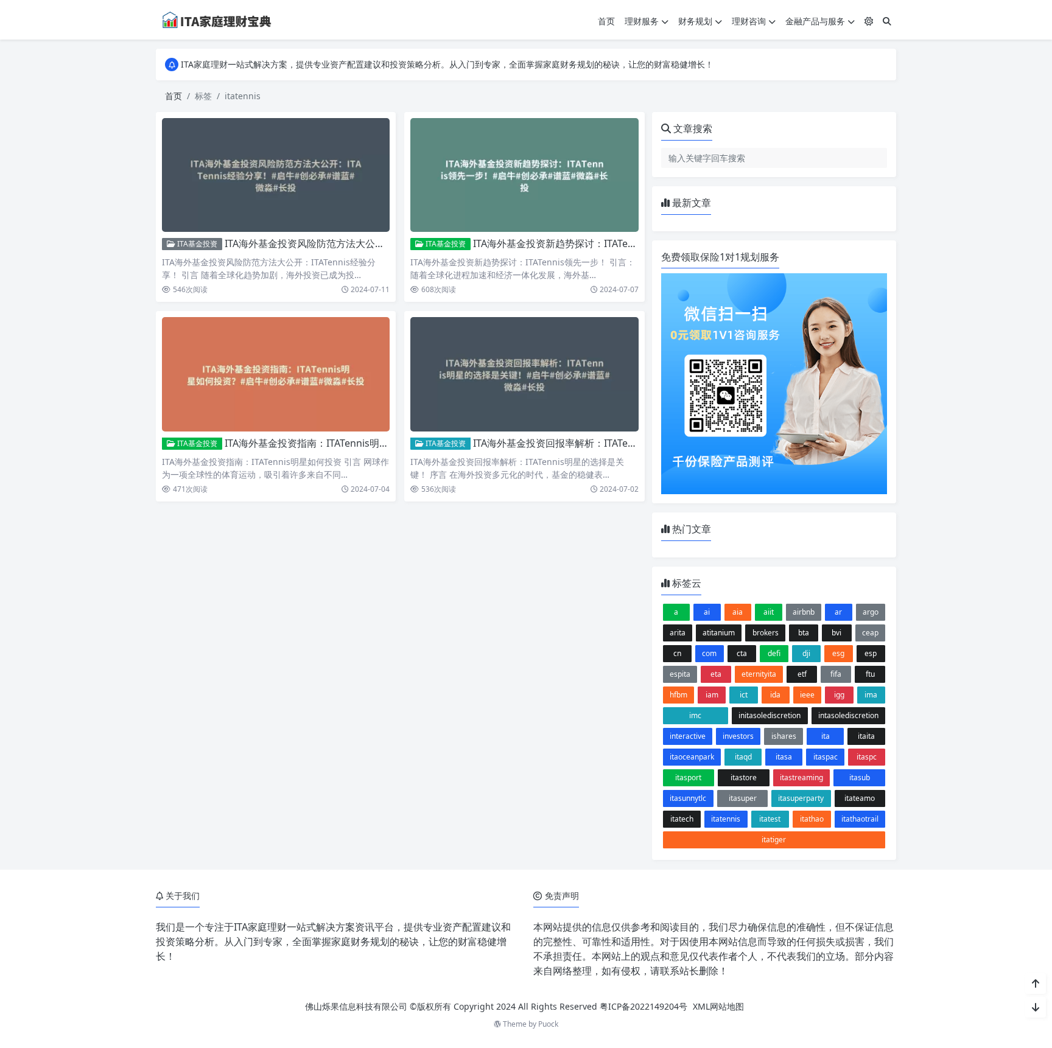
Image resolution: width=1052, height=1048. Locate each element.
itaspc (867, 757)
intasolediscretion (848, 715)
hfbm (678, 695)
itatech (681, 819)
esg (838, 653)
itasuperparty (801, 798)
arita (678, 632)
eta (715, 674)
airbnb (804, 612)
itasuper (743, 798)
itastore (744, 777)
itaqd (743, 757)
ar (838, 612)
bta (803, 632)
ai (707, 612)
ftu (870, 674)
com (709, 653)
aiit (768, 612)
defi (774, 653)
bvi (836, 632)
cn (677, 653)
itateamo (859, 798)
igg (839, 695)
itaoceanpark (692, 757)
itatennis (725, 819)
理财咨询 (749, 21)
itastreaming (801, 777)
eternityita (759, 674)
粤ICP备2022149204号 (643, 1006)
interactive (688, 736)
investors (738, 736)
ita (825, 736)
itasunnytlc (688, 798)
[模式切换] (869, 21)
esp (870, 653)
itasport (688, 777)
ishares (783, 736)
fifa (835, 674)
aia (737, 612)
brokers (765, 632)
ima (870, 695)
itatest (769, 819)
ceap (870, 632)
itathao (812, 819)
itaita (866, 736)
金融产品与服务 (815, 21)
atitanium (719, 632)
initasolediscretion (769, 715)
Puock (548, 1024)
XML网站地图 (718, 1006)
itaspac (825, 757)
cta (742, 653)
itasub (859, 777)
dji (806, 653)
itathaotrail (859, 819)
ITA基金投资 (196, 244)
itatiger (774, 839)
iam (712, 695)
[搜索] (887, 21)
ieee (807, 695)
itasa (784, 757)
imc (695, 715)
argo (870, 612)
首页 (606, 21)
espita (680, 674)
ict (744, 695)
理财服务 (642, 21)
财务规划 (695, 21)
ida (775, 695)
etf (802, 674)
